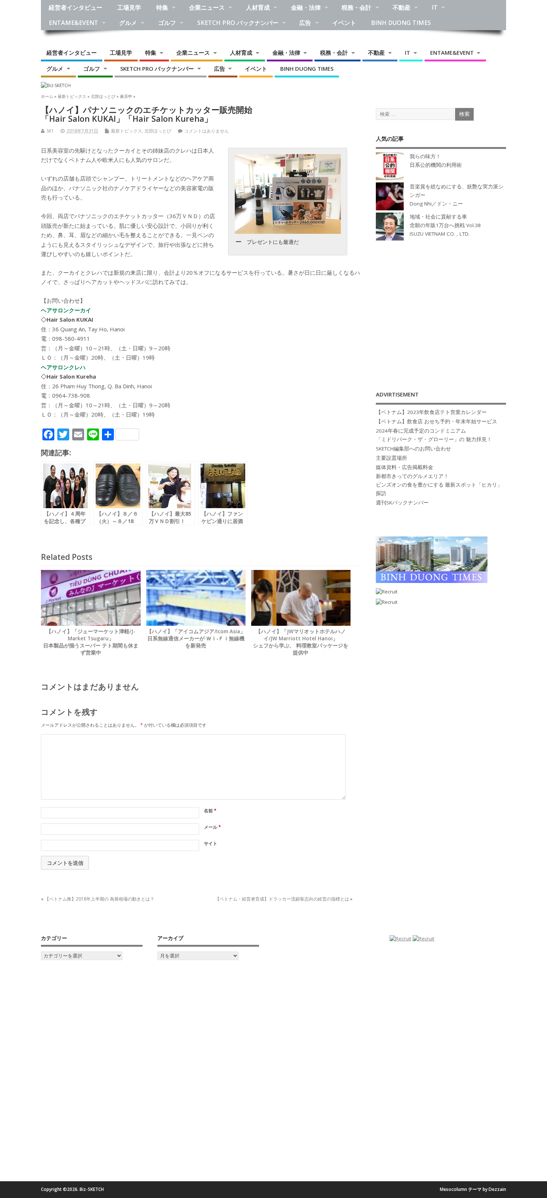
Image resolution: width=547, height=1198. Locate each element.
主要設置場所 (391, 458)
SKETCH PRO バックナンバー (237, 23)
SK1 (50, 131)
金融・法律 (306, 7)
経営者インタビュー (75, 7)
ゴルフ (167, 23)
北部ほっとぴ (157, 131)
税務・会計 (356, 7)
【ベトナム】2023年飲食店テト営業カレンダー (431, 412)
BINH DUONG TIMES (401, 23)
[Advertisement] (441, 308)
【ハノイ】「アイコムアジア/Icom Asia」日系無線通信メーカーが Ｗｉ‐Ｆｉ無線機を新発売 (196, 638)
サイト (210, 843)
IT (435, 7)
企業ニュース (207, 7)
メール (212, 827)
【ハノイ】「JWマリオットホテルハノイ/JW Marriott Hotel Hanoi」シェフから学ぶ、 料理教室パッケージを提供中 (300, 642)
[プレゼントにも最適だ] (287, 194)
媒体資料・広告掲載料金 (404, 467)
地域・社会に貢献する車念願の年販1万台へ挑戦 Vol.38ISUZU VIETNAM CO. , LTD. (445, 225)
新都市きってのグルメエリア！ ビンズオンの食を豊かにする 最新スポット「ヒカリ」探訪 (439, 485)
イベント (344, 23)
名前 (210, 810)
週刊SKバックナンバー (402, 502)
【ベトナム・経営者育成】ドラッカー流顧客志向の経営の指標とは (282, 899)
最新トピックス (126, 131)
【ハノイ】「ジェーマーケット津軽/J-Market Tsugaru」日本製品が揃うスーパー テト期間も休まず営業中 (90, 642)
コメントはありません (206, 131)
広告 (305, 23)
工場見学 (129, 7)
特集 (162, 7)
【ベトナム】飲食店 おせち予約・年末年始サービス (436, 421)
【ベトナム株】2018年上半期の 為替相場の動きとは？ (99, 899)
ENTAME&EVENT (73, 23)
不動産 (401, 7)
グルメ (128, 23)
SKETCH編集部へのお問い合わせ (413, 448)
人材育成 (258, 7)
